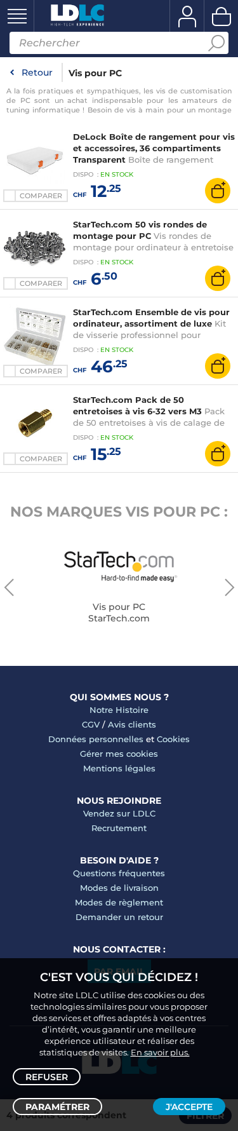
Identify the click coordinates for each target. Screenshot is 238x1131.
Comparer (41, 195)
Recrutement (119, 828)
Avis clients (132, 724)
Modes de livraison (119, 888)
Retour (37, 72)
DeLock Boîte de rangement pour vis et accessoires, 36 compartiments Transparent (154, 148)
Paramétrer (57, 1107)
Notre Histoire (119, 710)
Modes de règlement (119, 902)
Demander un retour (119, 917)
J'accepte (189, 1107)
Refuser (46, 1077)
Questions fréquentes (119, 873)
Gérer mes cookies (119, 753)
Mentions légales (119, 768)
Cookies (173, 739)
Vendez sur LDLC (119, 813)
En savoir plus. (160, 1052)
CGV (91, 724)
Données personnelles (95, 739)
